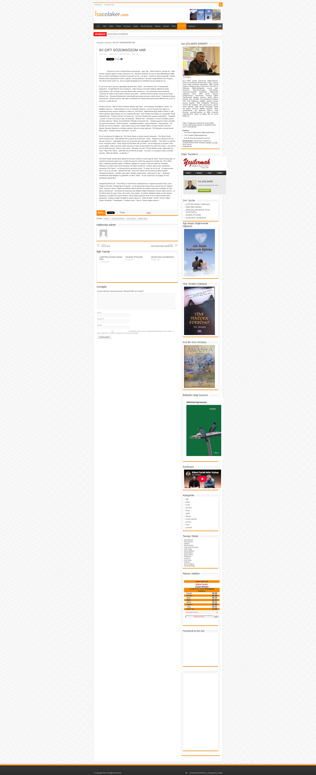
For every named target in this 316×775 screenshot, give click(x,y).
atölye (188, 502)
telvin (187, 525)
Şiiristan (166, 26)
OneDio (186, 544)
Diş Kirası (127, 26)
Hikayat (157, 26)
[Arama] (221, 5)
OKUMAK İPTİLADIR (134, 257)
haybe (188, 513)
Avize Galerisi (189, 564)
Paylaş (122, 212)
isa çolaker (131, 218)
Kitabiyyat (98, 5)
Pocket (117, 59)
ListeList (187, 558)
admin (105, 54)
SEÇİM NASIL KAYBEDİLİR (162, 257)
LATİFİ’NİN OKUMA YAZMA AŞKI (198, 204)
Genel (188, 510)
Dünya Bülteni (189, 551)
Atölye (111, 26)
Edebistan (187, 556)
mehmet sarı (142, 218)
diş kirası (189, 508)
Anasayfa (100, 43)
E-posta (100, 319)
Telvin (174, 26)
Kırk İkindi (187, 560)
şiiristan (188, 522)
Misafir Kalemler (146, 26)
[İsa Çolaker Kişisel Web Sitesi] (111, 14)
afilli (187, 499)
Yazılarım (181, 26)
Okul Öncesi (188, 542)
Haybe (135, 26)
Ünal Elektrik (188, 540)
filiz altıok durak (118, 218)
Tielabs (220, 773)
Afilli (104, 26)
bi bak (188, 505)
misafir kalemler (191, 519)
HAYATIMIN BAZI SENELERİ (162, 245)
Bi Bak (118, 26)
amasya (106, 218)
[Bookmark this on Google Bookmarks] (121, 59)
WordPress (203, 773)
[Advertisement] (193, 712)
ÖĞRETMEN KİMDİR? (194, 207)
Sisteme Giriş (109, 5)
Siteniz (99, 325)
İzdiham (187, 562)
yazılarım (108, 43)
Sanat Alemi (188, 553)
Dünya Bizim (188, 555)
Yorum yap (135, 54)
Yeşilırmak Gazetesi (191, 547)
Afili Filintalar (188, 545)
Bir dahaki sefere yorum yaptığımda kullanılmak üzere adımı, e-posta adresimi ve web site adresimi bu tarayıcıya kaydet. (135, 332)
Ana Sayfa (98, 26)
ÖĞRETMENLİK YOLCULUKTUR (120, 34)
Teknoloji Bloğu (189, 566)
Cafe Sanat (188, 549)
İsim (98, 313)
